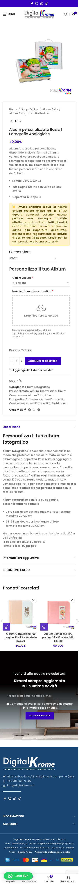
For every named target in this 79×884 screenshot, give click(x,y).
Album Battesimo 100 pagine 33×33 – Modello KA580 (58, 637)
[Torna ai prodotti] (16, 121)
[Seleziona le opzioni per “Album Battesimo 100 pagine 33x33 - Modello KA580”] (44, 627)
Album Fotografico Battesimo (29, 113)
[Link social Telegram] (38, 409)
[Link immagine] (30, 763)
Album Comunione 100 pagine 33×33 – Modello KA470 (20, 637)
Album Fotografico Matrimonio (46, 403)
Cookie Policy (25, 851)
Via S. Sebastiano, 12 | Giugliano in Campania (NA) (40, 776)
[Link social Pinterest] (29, 409)
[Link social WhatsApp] (41, 3)
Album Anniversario (43, 391)
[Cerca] (65, 14)
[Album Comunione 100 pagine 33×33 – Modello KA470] (21, 613)
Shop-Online (29, 109)
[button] (18, 876)
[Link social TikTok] (46, 3)
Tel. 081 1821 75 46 (19, 781)
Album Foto (50, 109)
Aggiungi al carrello (42, 361)
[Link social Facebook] (32, 3)
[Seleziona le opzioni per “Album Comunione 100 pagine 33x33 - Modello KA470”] (6, 627)
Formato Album (19, 251)
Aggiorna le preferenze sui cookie (52, 851)
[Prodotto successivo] (20, 121)
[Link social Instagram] (36, 3)
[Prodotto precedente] (11, 121)
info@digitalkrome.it (20, 785)
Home (13, 109)
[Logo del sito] (39, 14)
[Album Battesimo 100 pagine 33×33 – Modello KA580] (58, 613)
